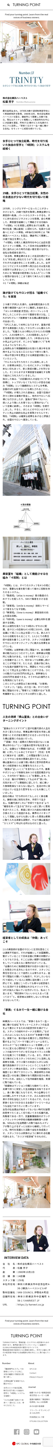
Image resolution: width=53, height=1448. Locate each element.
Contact (33, 1373)
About (31, 1363)
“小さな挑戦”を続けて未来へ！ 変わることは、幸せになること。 (14, 1403)
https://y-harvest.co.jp (31, 1304)
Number (6, 1363)
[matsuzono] (38, 1236)
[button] (2, 22)
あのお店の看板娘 (37, 1406)
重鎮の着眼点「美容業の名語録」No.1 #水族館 (40, 1400)
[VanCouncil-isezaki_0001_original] (14, 1228)
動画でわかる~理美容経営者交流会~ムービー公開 (40, 1394)
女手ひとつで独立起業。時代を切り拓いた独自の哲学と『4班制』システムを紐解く (14, 1391)
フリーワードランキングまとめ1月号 (40, 1411)
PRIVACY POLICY (36, 1377)
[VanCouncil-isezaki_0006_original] (14, 1244)
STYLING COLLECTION (39, 1421)
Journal (32, 1386)
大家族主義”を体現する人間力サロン (14, 1382)
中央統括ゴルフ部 (37, 1417)
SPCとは (33, 1368)
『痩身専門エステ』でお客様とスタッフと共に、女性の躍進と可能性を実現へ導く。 (14, 1372)
